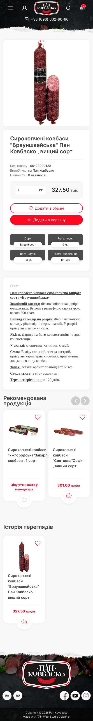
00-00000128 (40, 166)
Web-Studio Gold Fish (56, 716)
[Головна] (46, 8)
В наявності (37, 175)
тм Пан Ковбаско (41, 170)
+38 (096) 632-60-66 (49, 19)
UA (7, 695)
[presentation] (75, 400)
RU (18, 695)
